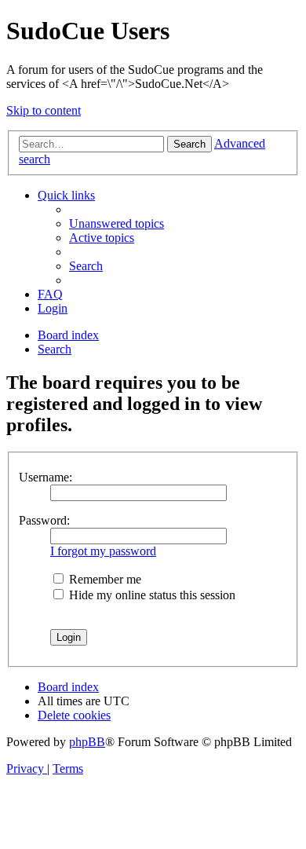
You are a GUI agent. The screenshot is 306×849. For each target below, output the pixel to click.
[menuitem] (116, 223)
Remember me (103, 579)
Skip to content (43, 110)
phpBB (87, 741)
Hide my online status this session (150, 595)
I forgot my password (103, 551)
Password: (44, 520)
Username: (45, 477)
